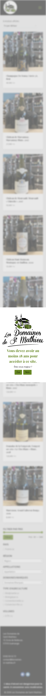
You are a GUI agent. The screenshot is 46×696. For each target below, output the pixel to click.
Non (27, 372)
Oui (18, 372)
